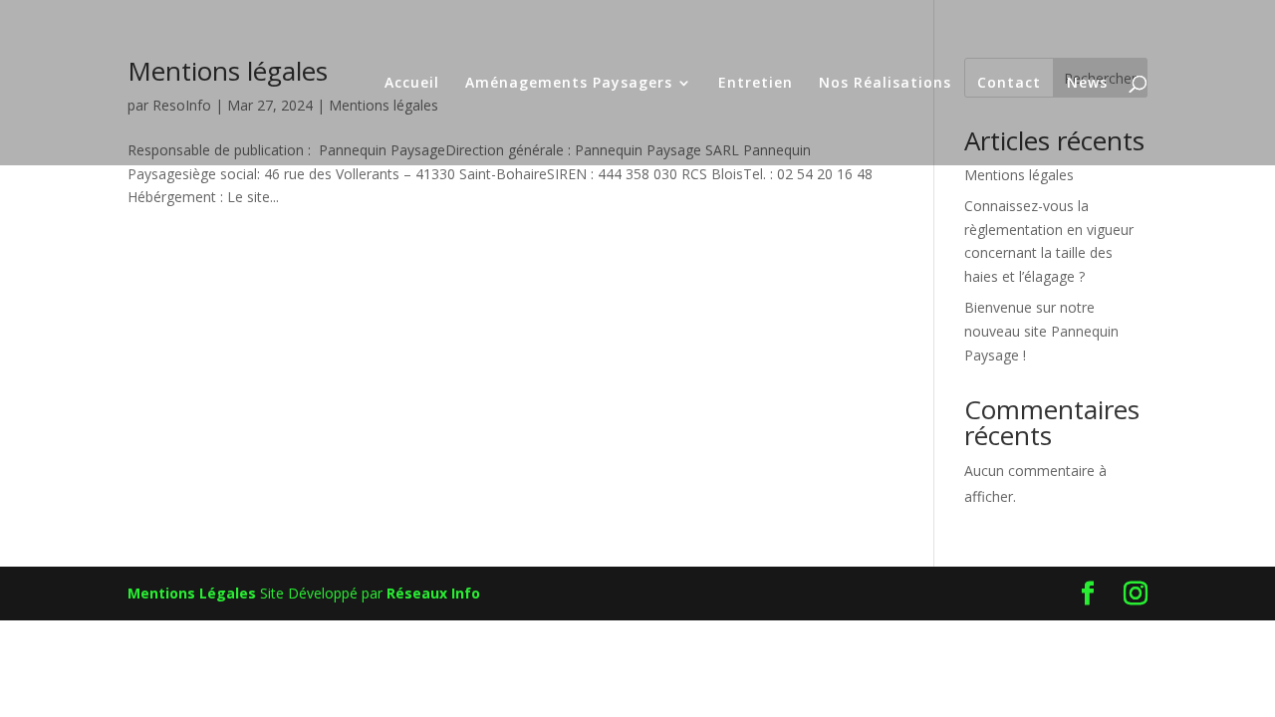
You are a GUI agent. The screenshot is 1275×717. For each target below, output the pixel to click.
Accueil (411, 84)
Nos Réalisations (885, 84)
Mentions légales (1019, 174)
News (1087, 84)
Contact (1009, 84)
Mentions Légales (192, 593)
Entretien (755, 84)
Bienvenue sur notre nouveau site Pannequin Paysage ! (1041, 331)
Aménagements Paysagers (568, 84)
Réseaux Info (433, 593)
